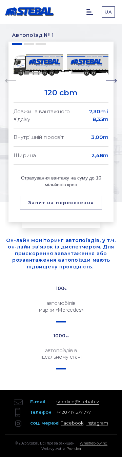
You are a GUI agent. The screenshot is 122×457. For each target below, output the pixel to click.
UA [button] (108, 12)
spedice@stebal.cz (78, 401)
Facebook (72, 423)
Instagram (97, 423)
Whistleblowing (93, 443)
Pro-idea (73, 449)
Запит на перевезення (61, 202)
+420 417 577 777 (74, 412)
